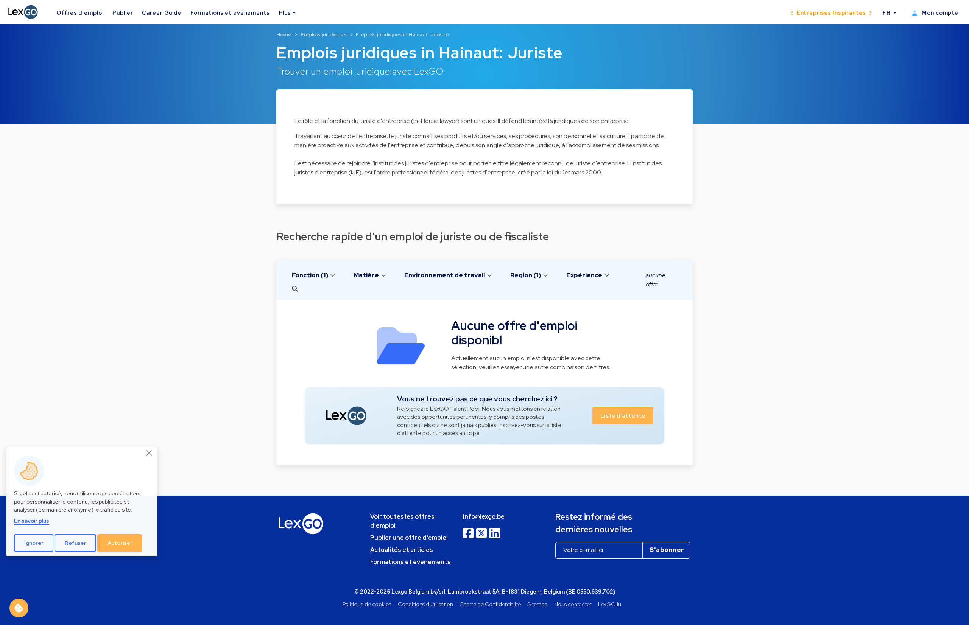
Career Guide (161, 12)
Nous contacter (573, 604)
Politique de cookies (366, 604)
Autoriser (119, 542)
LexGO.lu (609, 604)
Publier (122, 12)
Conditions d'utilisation (425, 604)
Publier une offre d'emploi (409, 538)
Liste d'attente (622, 416)
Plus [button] (285, 12)
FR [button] (887, 12)
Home (283, 34)
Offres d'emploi (79, 12)
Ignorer (34, 542)
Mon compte (939, 12)
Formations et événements (230, 12)
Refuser (75, 542)
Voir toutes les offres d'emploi (402, 521)
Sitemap (538, 604)
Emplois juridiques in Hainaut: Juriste (402, 34)
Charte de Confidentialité (490, 604)
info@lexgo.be (484, 517)
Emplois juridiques (324, 34)
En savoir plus (31, 520)
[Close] (149, 452)
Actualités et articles (401, 550)
